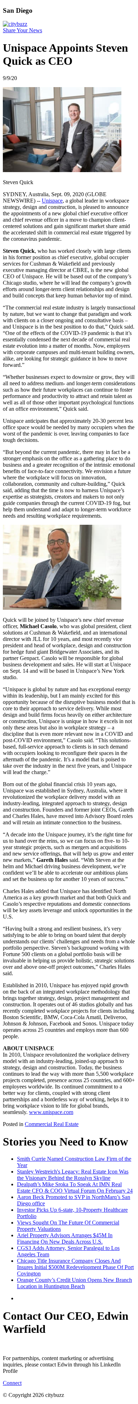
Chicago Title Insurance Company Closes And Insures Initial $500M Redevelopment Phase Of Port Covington (75, 1267)
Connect (12, 1383)
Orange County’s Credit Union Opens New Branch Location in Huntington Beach (74, 1283)
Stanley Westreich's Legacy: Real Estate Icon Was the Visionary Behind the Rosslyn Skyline (72, 1175)
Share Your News (22, 30)
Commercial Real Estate (52, 1124)
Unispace (52, 201)
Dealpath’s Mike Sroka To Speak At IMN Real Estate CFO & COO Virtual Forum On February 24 (75, 1187)
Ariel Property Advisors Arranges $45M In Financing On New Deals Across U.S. (65, 1238)
